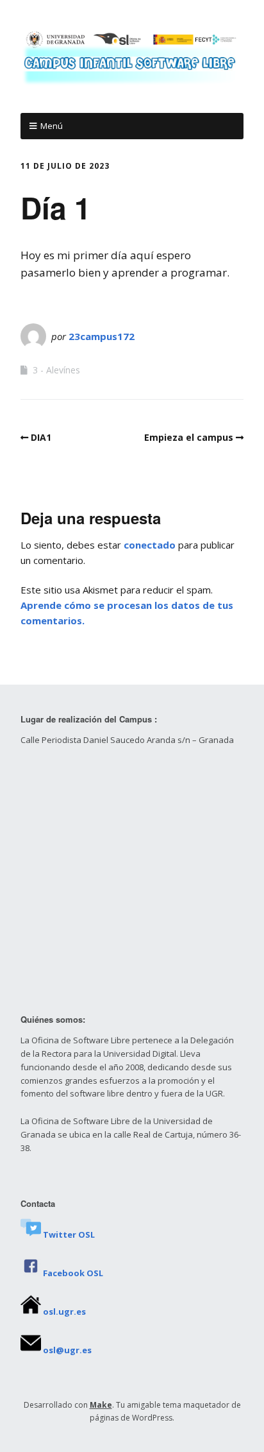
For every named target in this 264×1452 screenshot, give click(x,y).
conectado (150, 544)
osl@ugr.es (67, 1350)
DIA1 (41, 437)
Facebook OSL (73, 1273)
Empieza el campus (188, 437)
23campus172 (102, 336)
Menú (51, 126)
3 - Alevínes (56, 370)
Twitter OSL (69, 1234)
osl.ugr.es (64, 1311)
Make (101, 1404)
